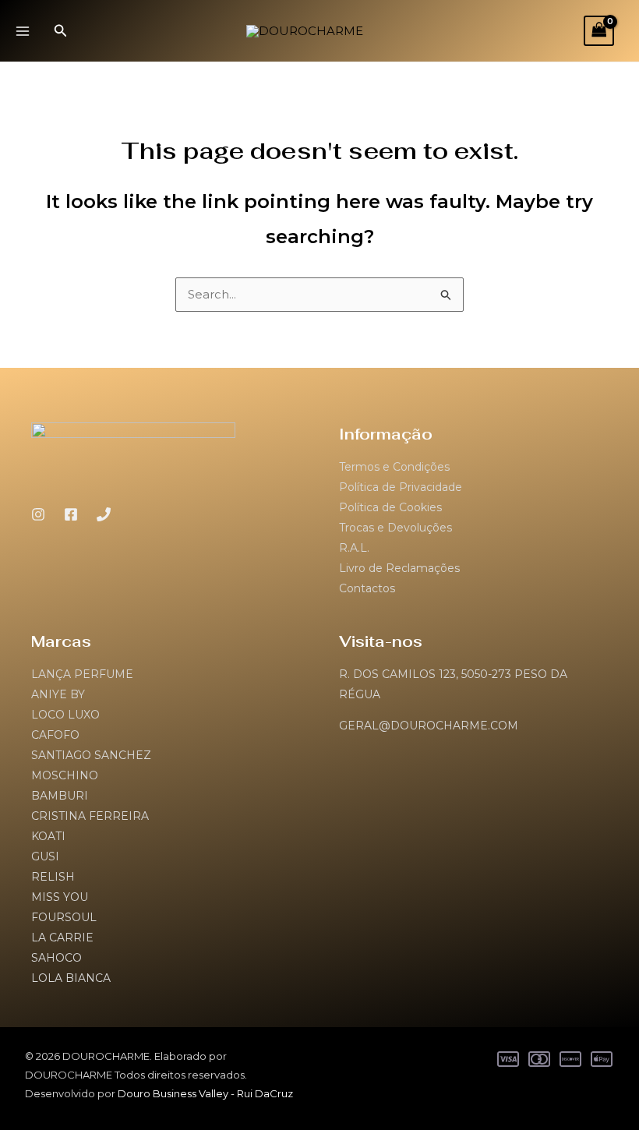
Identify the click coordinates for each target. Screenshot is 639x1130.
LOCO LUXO (65, 715)
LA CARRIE (62, 937)
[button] (61, 31)
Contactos (367, 588)
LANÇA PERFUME (82, 674)
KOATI (48, 836)
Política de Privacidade (400, 487)
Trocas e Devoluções (395, 528)
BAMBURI (59, 796)
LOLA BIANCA (71, 978)
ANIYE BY (58, 694)
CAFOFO (55, 735)
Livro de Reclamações (399, 568)
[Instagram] (38, 514)
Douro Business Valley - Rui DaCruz (205, 1093)
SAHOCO (56, 958)
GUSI (45, 856)
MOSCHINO (64, 775)
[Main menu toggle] (22, 31)
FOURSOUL (64, 917)
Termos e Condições (394, 467)
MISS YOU (59, 897)
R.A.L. (354, 548)
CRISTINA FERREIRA (90, 816)
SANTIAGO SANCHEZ (91, 755)
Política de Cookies (390, 507)
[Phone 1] (104, 514)
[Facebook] (71, 514)
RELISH (53, 877)
